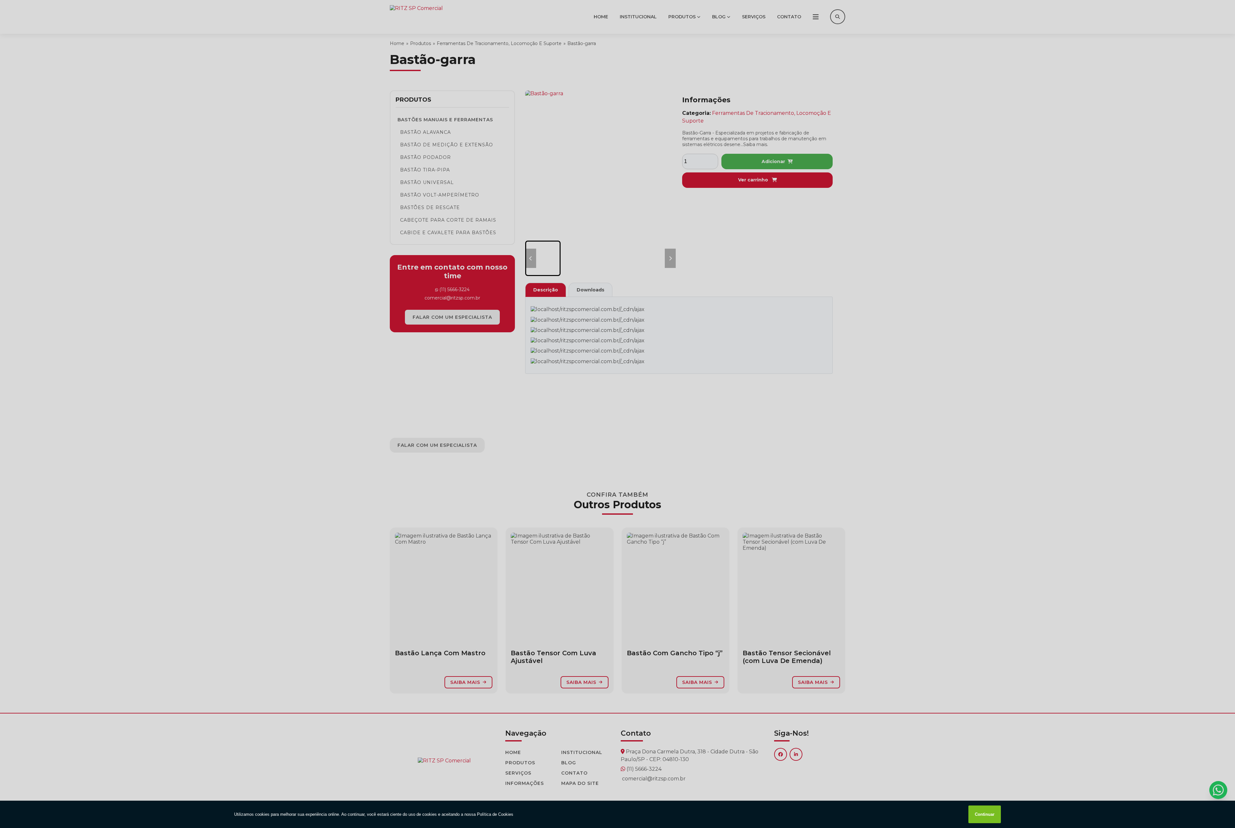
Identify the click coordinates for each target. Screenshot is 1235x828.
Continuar (984, 814)
